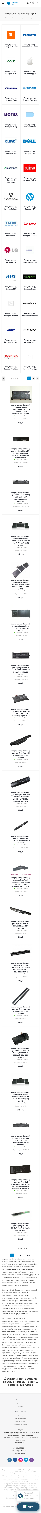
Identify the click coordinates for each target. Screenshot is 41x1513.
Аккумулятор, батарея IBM (11, 234)
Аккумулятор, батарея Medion (30, 261)
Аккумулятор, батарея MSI (11, 288)
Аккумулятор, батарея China (30, 125)
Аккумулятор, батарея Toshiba (11, 368)
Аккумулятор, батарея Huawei (11, 314)
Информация (20, 1412)
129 (28, 1255)
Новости (20, 1407)
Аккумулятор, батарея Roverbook (30, 314)
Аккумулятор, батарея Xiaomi (11, 45)
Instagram (20, 1460)
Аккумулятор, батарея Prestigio (30, 368)
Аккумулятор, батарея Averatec (30, 99)
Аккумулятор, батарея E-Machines (11, 180)
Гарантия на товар (20, 1424)
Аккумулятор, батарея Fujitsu (29, 179)
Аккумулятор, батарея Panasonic (30, 45)
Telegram (26, 1460)
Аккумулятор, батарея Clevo (11, 152)
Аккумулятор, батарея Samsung (11, 341)
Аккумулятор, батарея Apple (30, 72)
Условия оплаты (20, 1419)
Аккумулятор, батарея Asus (11, 99)
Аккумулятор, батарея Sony (30, 341)
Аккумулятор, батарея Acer (11, 72)
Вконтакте (9, 1460)
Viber (31, 1460)
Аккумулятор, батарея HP (30, 208)
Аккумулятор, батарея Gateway (11, 208)
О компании (20, 1404)
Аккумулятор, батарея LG (11, 261)
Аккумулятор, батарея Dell (30, 152)
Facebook (15, 1460)
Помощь (20, 1416)
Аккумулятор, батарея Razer (30, 288)
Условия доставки (20, 1421)
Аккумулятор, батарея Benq (11, 125)
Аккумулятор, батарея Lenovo (30, 234)
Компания (20, 1400)
